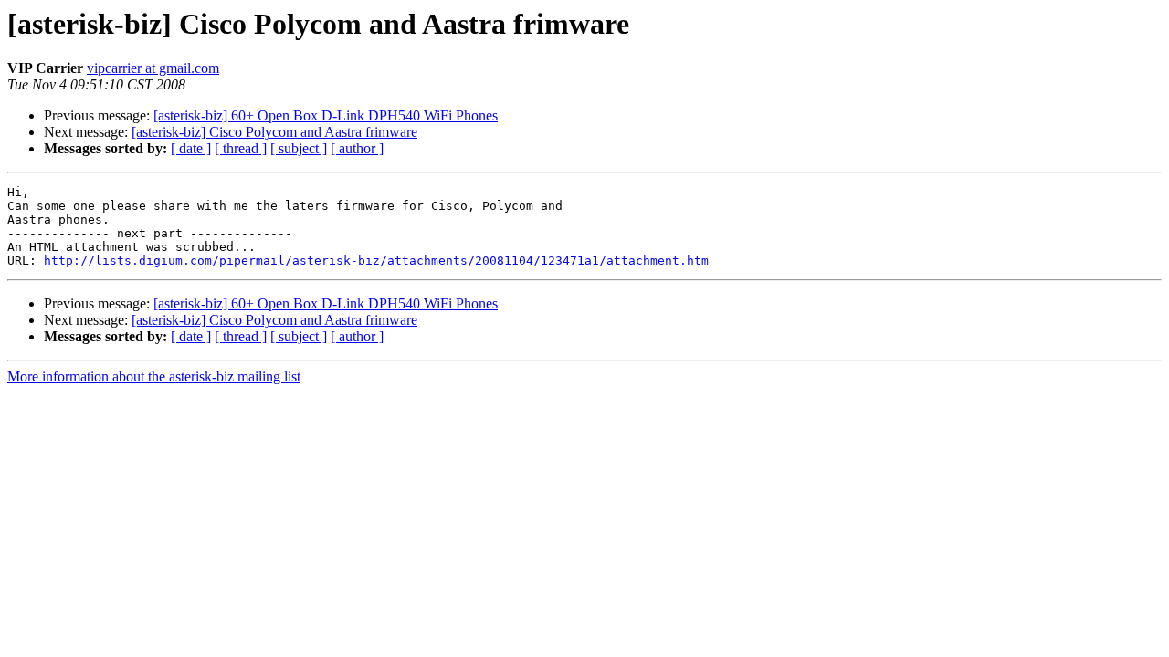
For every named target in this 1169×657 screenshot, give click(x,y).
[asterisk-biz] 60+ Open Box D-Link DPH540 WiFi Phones (325, 115)
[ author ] (357, 148)
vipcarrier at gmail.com (153, 68)
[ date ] (191, 148)
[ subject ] (298, 148)
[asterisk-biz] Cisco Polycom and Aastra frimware (274, 132)
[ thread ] (241, 148)
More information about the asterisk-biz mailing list (153, 376)
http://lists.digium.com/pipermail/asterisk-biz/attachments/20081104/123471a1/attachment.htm (376, 260)
